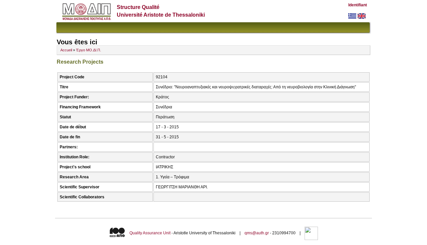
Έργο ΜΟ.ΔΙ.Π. (88, 50)
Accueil (66, 50)
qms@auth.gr (257, 233)
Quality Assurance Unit (149, 233)
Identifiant (357, 5)
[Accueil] (86, 18)
